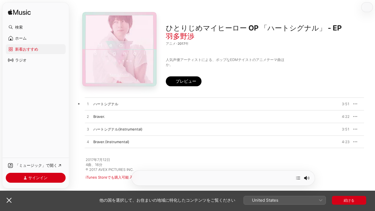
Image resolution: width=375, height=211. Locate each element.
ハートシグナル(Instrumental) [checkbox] (117, 129)
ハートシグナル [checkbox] (105, 104)
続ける (349, 200)
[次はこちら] (298, 178)
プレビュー (342, 104)
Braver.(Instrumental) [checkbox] (111, 142)
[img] (19, 12)
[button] (35, 27)
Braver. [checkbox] (99, 116)
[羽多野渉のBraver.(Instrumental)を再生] (87, 142)
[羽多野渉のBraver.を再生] (87, 116)
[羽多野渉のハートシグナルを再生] (87, 104)
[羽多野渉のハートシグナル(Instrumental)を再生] (87, 129)
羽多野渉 (180, 36)
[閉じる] (9, 200)
